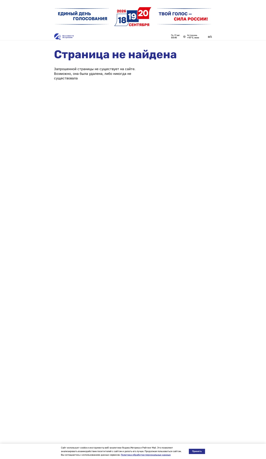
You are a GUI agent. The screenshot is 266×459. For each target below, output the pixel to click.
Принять (197, 451)
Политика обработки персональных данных (146, 455)
